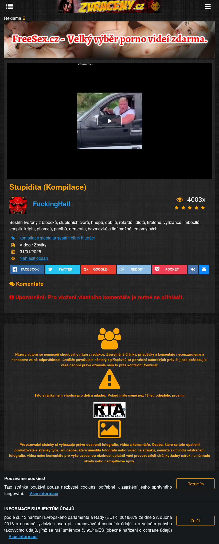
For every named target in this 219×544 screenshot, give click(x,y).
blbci (75, 238)
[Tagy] (13, 238)
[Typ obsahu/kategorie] (13, 245)
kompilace (29, 238)
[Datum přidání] (13, 252)
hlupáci (88, 238)
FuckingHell (51, 203)
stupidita (48, 238)
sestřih (63, 238)
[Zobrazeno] (179, 199)
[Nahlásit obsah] (13, 258)
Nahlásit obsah (33, 258)
